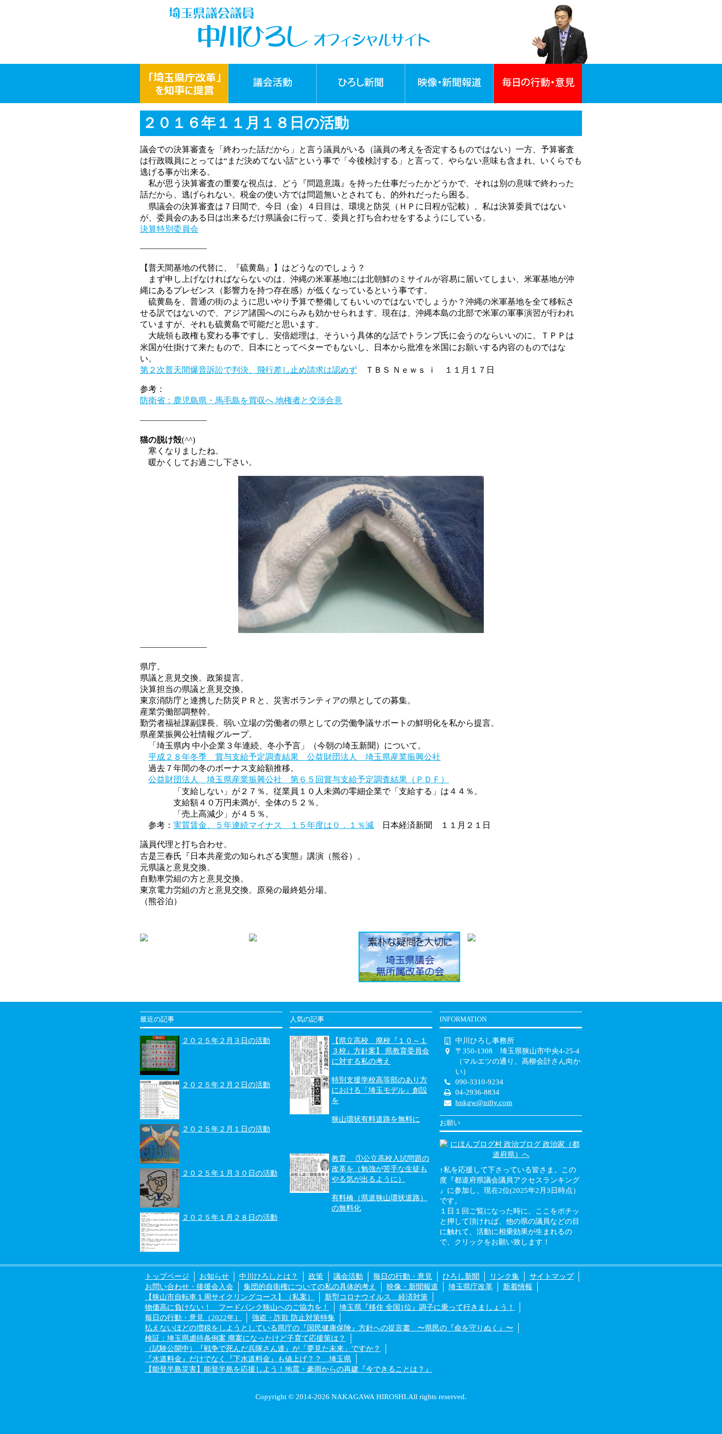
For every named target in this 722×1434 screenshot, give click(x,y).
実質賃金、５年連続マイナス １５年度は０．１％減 (273, 825)
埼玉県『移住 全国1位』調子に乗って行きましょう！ (427, 1307)
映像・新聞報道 (412, 1287)
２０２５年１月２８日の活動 (230, 1217)
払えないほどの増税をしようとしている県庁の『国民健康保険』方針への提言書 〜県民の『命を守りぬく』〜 (329, 1328)
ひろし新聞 (461, 1276)
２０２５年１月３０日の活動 (230, 1173)
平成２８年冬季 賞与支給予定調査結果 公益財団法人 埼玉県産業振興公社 (294, 757)
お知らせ (214, 1276)
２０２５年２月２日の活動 (226, 1085)
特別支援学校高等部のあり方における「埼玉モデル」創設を (379, 1090)
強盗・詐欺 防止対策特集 (293, 1318)
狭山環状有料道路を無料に (376, 1119)
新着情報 (517, 1287)
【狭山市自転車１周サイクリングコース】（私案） (229, 1297)
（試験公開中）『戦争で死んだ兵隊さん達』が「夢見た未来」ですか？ (263, 1348)
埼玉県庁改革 (470, 1287)
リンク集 (504, 1276)
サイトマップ (551, 1276)
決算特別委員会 (169, 229)
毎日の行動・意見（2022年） (193, 1318)
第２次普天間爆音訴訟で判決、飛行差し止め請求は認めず (248, 370)
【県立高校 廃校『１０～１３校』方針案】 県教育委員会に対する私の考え (380, 1051)
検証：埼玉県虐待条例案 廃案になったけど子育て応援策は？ (245, 1338)
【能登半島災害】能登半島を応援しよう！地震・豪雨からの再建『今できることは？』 (288, 1369)
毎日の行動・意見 (402, 1276)
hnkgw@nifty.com (483, 1102)
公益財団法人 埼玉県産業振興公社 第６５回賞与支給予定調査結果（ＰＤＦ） (298, 779)
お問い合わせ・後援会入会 (189, 1287)
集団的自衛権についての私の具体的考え (310, 1287)
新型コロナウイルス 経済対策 (376, 1297)
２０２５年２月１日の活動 (226, 1129)
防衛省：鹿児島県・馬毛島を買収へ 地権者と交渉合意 (241, 400)
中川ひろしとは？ (268, 1276)
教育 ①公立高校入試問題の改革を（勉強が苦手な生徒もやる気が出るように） (380, 1169)
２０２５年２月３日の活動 (226, 1041)
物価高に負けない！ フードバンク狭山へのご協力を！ (237, 1307)
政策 (315, 1276)
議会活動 (348, 1276)
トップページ (167, 1276)
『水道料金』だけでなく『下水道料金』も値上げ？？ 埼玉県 (248, 1359)
